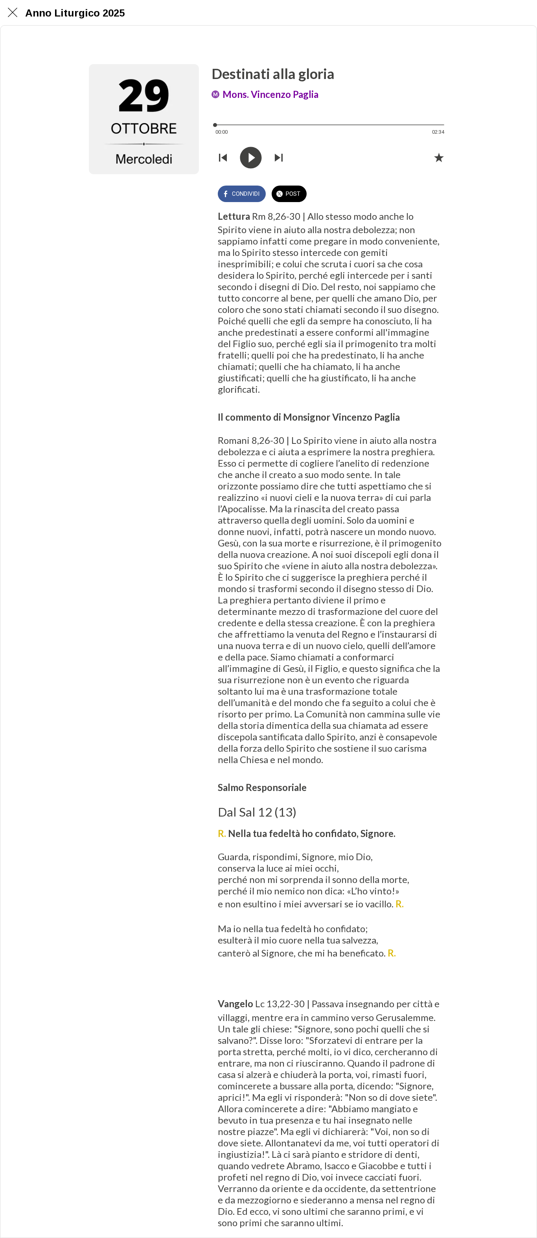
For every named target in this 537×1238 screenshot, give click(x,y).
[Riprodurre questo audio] (251, 158)
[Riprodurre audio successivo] (279, 158)
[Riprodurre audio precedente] (223, 158)
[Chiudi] (12, 12)
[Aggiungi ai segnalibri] (438, 157)
